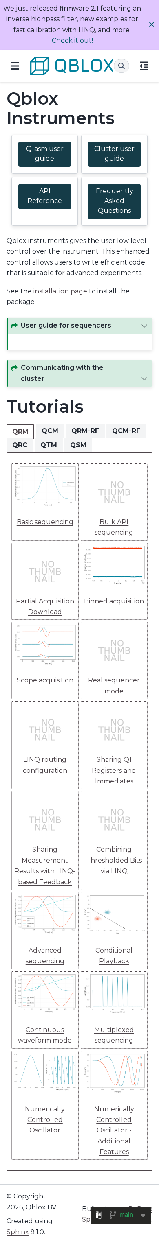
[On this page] (144, 65)
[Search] (121, 66)
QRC (19, 445)
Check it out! (72, 40)
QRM (20, 431)
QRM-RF (85, 431)
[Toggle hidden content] (144, 325)
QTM (48, 445)
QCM (50, 431)
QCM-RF (126, 431)
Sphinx (18, 1232)
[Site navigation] (15, 65)
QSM (78, 445)
